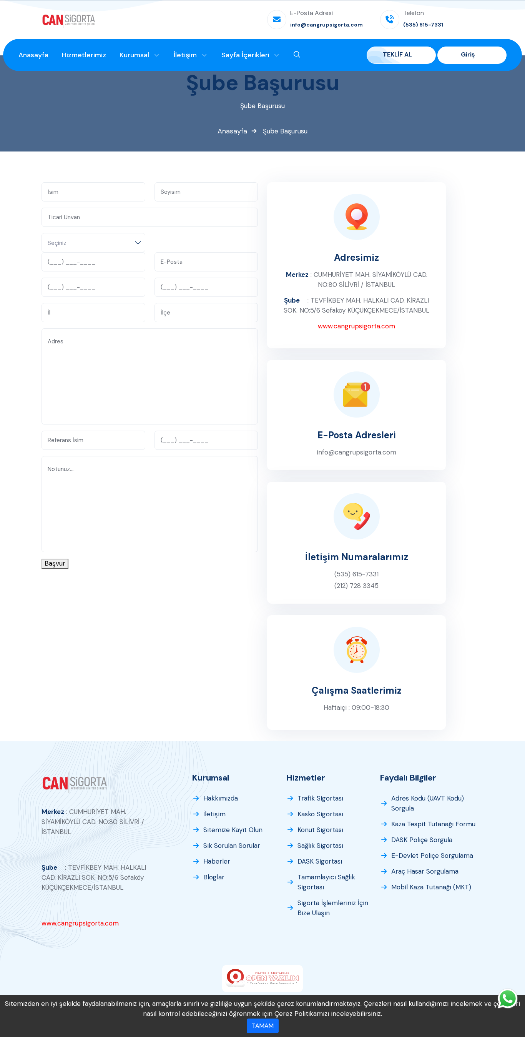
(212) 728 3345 (356, 585)
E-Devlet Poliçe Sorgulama (432, 855)
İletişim (214, 814)
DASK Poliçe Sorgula (421, 840)
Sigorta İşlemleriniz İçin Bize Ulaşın (332, 908)
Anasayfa (232, 131)
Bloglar (213, 877)
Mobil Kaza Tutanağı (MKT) (431, 887)
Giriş (469, 54)
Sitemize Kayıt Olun (232, 830)
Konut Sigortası (320, 830)
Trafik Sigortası (320, 798)
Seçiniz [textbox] (57, 243)
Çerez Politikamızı (301, 1013)
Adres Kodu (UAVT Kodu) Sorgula (427, 803)
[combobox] (93, 242)
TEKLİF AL (398, 54)
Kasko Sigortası (320, 814)
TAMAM (263, 1026)
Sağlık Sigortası (320, 845)
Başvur (55, 563)
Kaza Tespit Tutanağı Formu (433, 824)
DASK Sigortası (319, 861)
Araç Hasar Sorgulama (425, 871)
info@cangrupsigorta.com (356, 452)
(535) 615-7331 (356, 574)
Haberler (216, 861)
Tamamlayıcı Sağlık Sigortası (326, 882)
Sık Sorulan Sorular (231, 845)
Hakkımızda (220, 798)
